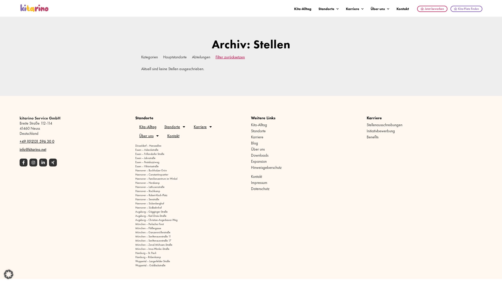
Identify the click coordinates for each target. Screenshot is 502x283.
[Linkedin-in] (43, 162)
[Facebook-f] (23, 162)
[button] (8, 274)
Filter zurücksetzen (230, 57)
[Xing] (53, 162)
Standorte (326, 8)
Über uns (378, 8)
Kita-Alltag (302, 8)
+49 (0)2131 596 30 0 (37, 141)
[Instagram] (33, 162)
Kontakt (403, 8)
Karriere (352, 8)
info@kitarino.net (33, 149)
